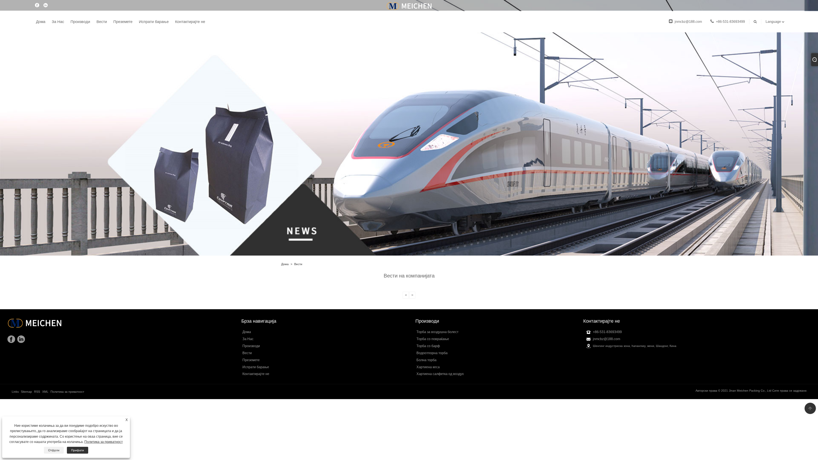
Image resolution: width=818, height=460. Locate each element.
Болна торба (426, 360)
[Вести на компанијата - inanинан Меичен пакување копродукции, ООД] (409, 5)
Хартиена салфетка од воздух (440, 374)
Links (15, 391)
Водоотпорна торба (432, 353)
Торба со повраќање (432, 339)
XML (45, 391)
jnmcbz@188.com (688, 21)
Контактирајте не (190, 22)
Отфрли (53, 450)
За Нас (58, 22)
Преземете (122, 22)
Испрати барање (154, 22)
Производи (80, 22)
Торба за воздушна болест (437, 332)
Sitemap (26, 391)
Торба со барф (428, 346)
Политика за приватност (103, 442)
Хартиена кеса (428, 367)
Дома (40, 22)
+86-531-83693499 (730, 21)
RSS (37, 391)
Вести (101, 22)
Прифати (77, 450)
